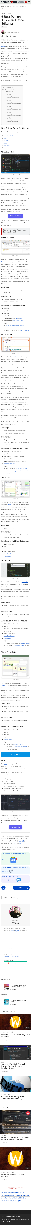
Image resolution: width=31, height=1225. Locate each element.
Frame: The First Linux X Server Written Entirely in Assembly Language (15, 1138)
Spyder (5, 143)
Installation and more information (13, 97)
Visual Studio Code (9, 91)
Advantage (9, 94)
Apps (3, 13)
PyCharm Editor (9, 99)
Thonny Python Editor (10, 117)
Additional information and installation (14, 115)
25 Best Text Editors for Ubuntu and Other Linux (13, 1198)
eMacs (20, 843)
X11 (2, 1135)
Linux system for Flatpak (18, 645)
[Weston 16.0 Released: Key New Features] (15, 1022)
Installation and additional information (14, 103)
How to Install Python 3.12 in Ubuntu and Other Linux (15, 1195)
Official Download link (9, 463)
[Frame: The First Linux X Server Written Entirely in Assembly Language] (15, 1122)
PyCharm (6, 140)
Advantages (9, 112)
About (2, 1216)
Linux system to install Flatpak (19, 746)
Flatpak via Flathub (18, 744)
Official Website (7, 556)
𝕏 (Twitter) (17, 930)
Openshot (3, 1094)
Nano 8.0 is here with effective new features (12, 1192)
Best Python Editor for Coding (9, 89)
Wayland (3, 1032)
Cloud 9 (14, 843)
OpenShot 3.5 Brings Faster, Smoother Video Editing (13, 1097)
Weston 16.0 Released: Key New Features (15, 1036)
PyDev (16, 318)
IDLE (23, 841)
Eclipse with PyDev (9, 93)
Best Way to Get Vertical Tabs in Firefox (18, 1001)
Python (3, 46)
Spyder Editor (8, 105)
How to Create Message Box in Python (11, 1200)
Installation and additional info (12, 121)
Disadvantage (9, 96)
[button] (26, 2)
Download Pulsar (15, 827)
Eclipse (5, 138)
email (15, 931)
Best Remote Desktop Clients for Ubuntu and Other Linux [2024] (18, 986)
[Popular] (28, 1113)
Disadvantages (9, 114)
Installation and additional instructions (14, 109)
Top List (9, 13)
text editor (13, 897)
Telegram (12, 930)
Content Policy (10, 1216)
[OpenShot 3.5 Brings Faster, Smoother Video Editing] (15, 1084)
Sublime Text (8, 111)
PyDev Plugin (19, 320)
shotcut (3, 1062)
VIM (20, 841)
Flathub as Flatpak (24, 643)
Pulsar (7, 123)
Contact (18, 1216)
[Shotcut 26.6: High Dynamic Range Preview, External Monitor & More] (15, 1052)
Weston (8, 1032)
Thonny (5, 148)
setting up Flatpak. (24, 330)
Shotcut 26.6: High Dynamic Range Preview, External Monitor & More (13, 1066)
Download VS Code (15, 216)
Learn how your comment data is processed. (15, 955)
